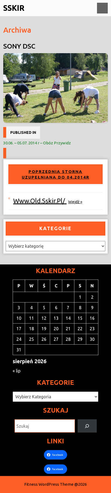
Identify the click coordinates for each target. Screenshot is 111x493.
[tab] (102, 8)
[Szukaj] (87, 426)
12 (43, 318)
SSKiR (14, 8)
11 (31, 318)
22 (80, 328)
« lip (16, 370)
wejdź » (75, 201)
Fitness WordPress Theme (49, 484)
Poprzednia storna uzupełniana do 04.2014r (55, 174)
